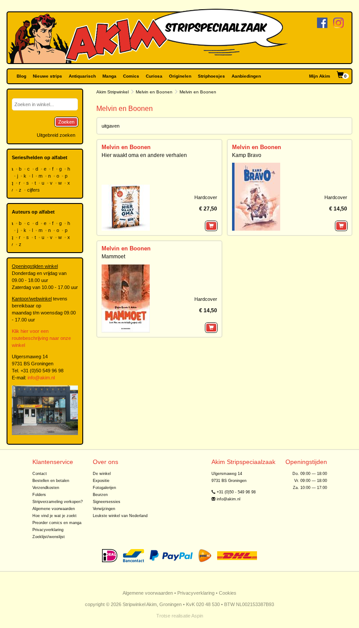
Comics (131, 76)
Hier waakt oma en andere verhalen (144, 155)
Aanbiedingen (246, 76)
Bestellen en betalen (50, 480)
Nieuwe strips (47, 76)
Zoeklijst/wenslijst (48, 537)
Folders (39, 494)
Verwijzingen (104, 509)
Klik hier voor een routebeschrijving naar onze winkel (41, 338)
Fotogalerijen (104, 487)
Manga (109, 76)
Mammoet (113, 256)
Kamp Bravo (246, 155)
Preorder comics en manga (56, 523)
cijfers (34, 190)
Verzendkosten (45, 487)
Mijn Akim (319, 76)
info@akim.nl (41, 377)
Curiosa (154, 76)
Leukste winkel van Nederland (120, 516)
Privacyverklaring (47, 530)
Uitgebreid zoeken (56, 135)
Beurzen (100, 494)
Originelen (180, 76)
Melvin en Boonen (154, 91)
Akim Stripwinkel (112, 91)
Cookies (227, 593)
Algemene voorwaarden (53, 509)
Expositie (101, 480)
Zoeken (66, 122)
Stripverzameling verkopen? (57, 502)
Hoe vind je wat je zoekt (54, 516)
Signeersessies (106, 502)
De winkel (102, 473)
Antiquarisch (82, 76)
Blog (21, 76)
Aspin (197, 615)
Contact (39, 473)
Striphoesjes (211, 76)
